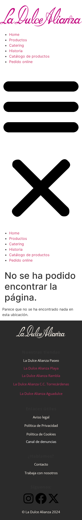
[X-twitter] (53, 498)
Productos (18, 40)
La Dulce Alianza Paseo (41, 360)
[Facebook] (41, 498)
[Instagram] (28, 498)
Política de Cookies (41, 434)
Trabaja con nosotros (41, 473)
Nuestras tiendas (41, 352)
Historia (16, 51)
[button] (41, 147)
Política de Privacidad (41, 425)
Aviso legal (41, 417)
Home (14, 34)
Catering (16, 45)
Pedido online (21, 61)
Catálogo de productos (29, 56)
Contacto (41, 464)
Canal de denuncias (41, 441)
